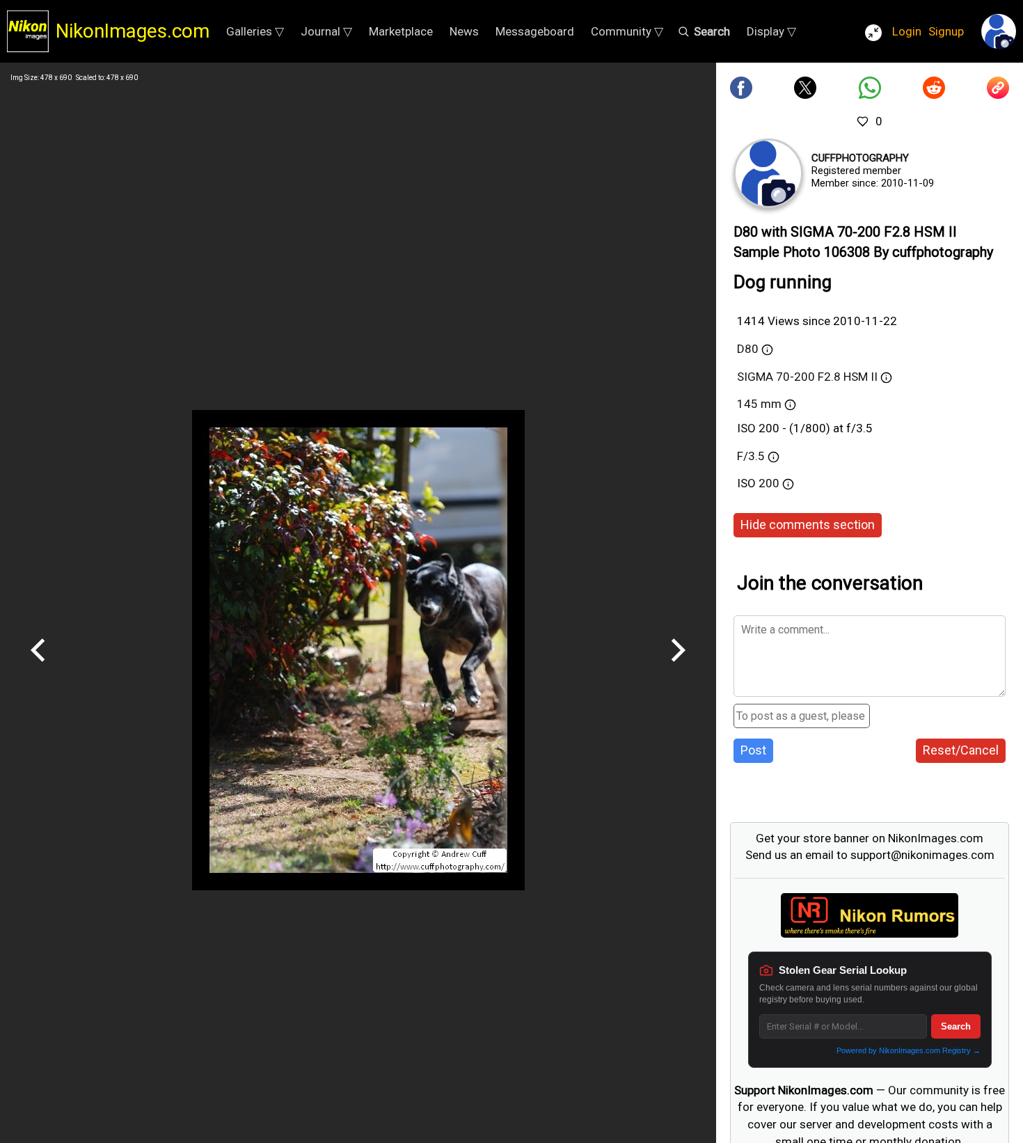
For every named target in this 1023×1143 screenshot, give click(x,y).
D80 (748, 349)
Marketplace (401, 31)
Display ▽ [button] (771, 31)
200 (770, 483)
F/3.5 (751, 456)
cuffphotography (860, 158)
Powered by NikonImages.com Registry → (908, 1050)
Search (956, 1026)
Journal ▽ (326, 31)
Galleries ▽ (255, 31)
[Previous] (38, 667)
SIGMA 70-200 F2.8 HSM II (807, 377)
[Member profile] (768, 173)
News (464, 31)
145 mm (759, 404)
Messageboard (534, 31)
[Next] (678, 667)
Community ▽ (627, 31)
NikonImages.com (132, 30)
